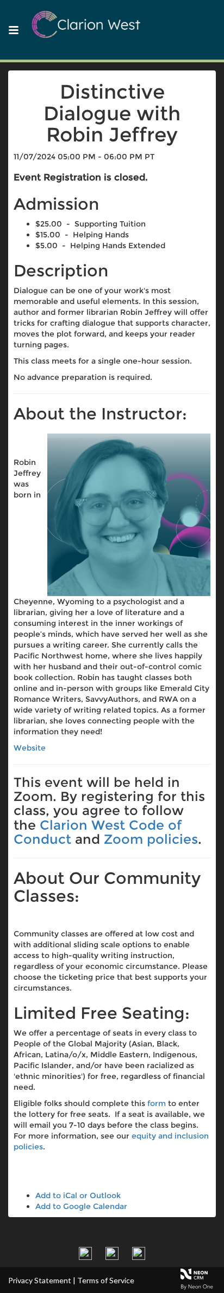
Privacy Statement (39, 1280)
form (156, 1103)
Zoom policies (151, 839)
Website (30, 748)
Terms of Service (105, 1280)
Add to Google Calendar (81, 1206)
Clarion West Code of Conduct (98, 832)
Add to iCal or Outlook (78, 1195)
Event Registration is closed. (81, 177)
